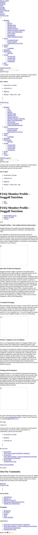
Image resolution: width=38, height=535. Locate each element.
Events (6, 38)
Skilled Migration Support (15, 37)
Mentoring (7, 50)
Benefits (9, 23)
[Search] (18, 70)
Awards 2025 (11, 60)
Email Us (6, 91)
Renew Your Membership (14, 32)
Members (6, 20)
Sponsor (6, 45)
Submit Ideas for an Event (15, 43)
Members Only (11, 27)
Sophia (6, 151)
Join (8, 22)
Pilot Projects (7, 51)
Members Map (11, 25)
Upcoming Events (12, 40)
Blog (5, 63)
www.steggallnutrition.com (13, 417)
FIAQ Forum (11, 33)
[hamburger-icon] (0, 17)
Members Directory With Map (16, 30)
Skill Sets (10, 53)
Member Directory (12, 28)
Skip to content (4, 1)
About (5, 46)
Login (9, 110)
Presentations (11, 35)
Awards (6, 55)
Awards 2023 (11, 56)
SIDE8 (13, 532)
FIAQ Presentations (13, 123)
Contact (6, 64)
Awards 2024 (11, 58)
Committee (10, 48)
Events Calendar (12, 41)
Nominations (11, 61)
